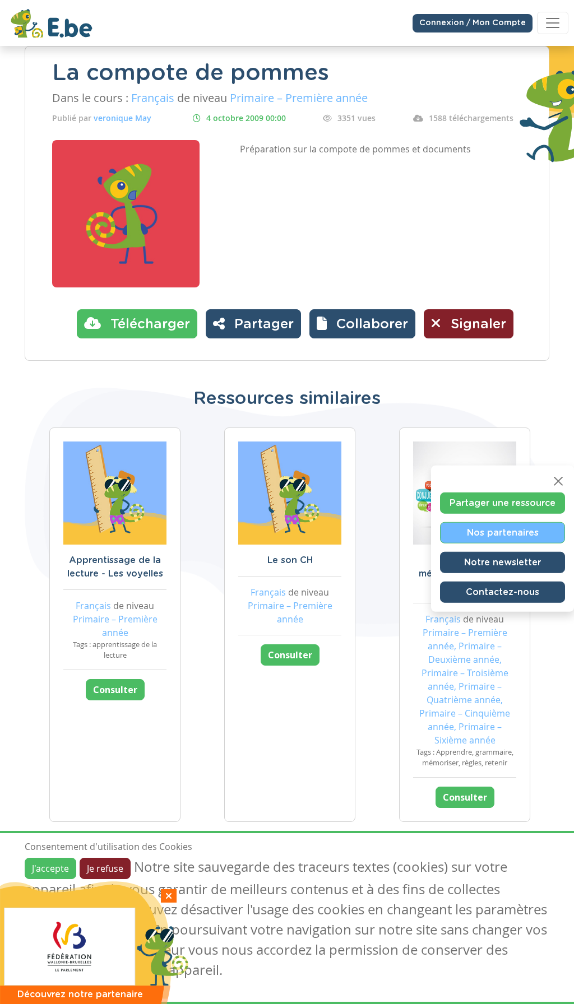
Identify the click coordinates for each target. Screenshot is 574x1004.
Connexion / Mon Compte (472, 23)
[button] (362, 323)
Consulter (115, 690)
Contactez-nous (502, 592)
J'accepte (50, 868)
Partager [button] (262, 324)
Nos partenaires (503, 532)
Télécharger (148, 324)
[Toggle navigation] (552, 23)
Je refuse (105, 868)
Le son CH (290, 560)
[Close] (558, 481)
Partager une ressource (503, 503)
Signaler (476, 324)
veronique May (122, 118)
